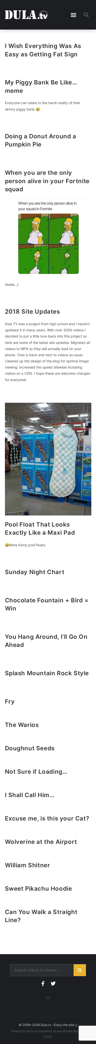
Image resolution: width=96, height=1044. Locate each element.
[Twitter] (53, 983)
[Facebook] (42, 983)
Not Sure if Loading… (36, 771)
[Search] (80, 970)
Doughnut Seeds (30, 748)
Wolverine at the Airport (41, 841)
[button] (73, 14)
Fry (10, 701)
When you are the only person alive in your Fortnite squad (47, 181)
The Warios (22, 724)
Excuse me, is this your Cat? (47, 818)
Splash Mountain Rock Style (47, 673)
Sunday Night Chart (34, 572)
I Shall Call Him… (29, 795)
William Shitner (27, 865)
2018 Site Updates (32, 311)
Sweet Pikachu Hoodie (38, 888)
